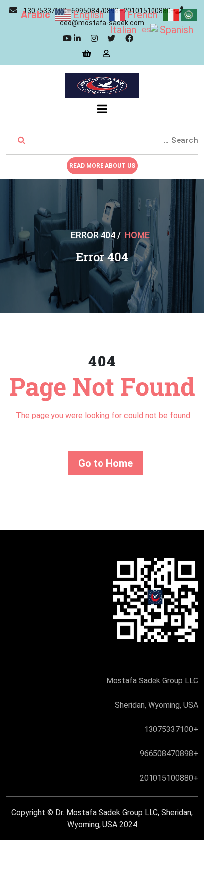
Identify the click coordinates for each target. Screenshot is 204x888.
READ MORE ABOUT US (102, 165)
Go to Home (105, 463)
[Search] (21, 140)
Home (137, 235)
